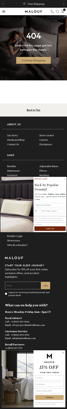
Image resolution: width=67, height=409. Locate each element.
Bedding (44, 175)
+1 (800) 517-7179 (13, 348)
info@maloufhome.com (24, 338)
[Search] (57, 11)
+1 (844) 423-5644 (20, 322)
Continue (49, 397)
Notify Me (50, 228)
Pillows (43, 170)
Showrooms (13, 240)
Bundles (11, 166)
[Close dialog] (63, 352)
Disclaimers (45, 144)
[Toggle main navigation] (3, 11)
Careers (43, 139)
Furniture (12, 175)
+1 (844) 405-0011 (20, 335)
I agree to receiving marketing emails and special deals (29, 294)
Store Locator (46, 135)
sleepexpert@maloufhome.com (28, 325)
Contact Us (13, 144)
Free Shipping (36, 3)
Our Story (12, 135)
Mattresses (13, 170)
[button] (3, 4)
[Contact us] (52, 11)
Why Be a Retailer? (17, 244)
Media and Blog (15, 139)
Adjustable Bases (48, 166)
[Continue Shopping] (33, 60)
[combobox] (38, 211)
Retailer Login (15, 235)
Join (45, 285)
